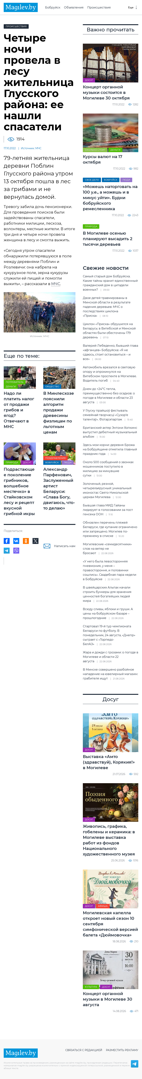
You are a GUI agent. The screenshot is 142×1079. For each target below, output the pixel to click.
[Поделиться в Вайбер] (16, 551)
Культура (91, 986)
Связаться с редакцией (83, 1050)
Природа (12, 462)
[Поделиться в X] (35, 541)
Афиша (103, 906)
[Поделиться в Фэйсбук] (7, 541)
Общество (52, 386)
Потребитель (14, 382)
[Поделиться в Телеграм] (7, 551)
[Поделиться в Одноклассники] (26, 541)
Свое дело (92, 179)
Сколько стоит (95, 149)
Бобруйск (52, 7)
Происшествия (99, 7)
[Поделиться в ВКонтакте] (16, 541)
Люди (68, 462)
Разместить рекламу (122, 1050)
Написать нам (64, 546)
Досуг (27, 462)
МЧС (55, 284)
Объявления (74, 7)
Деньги (11, 386)
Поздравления (55, 458)
